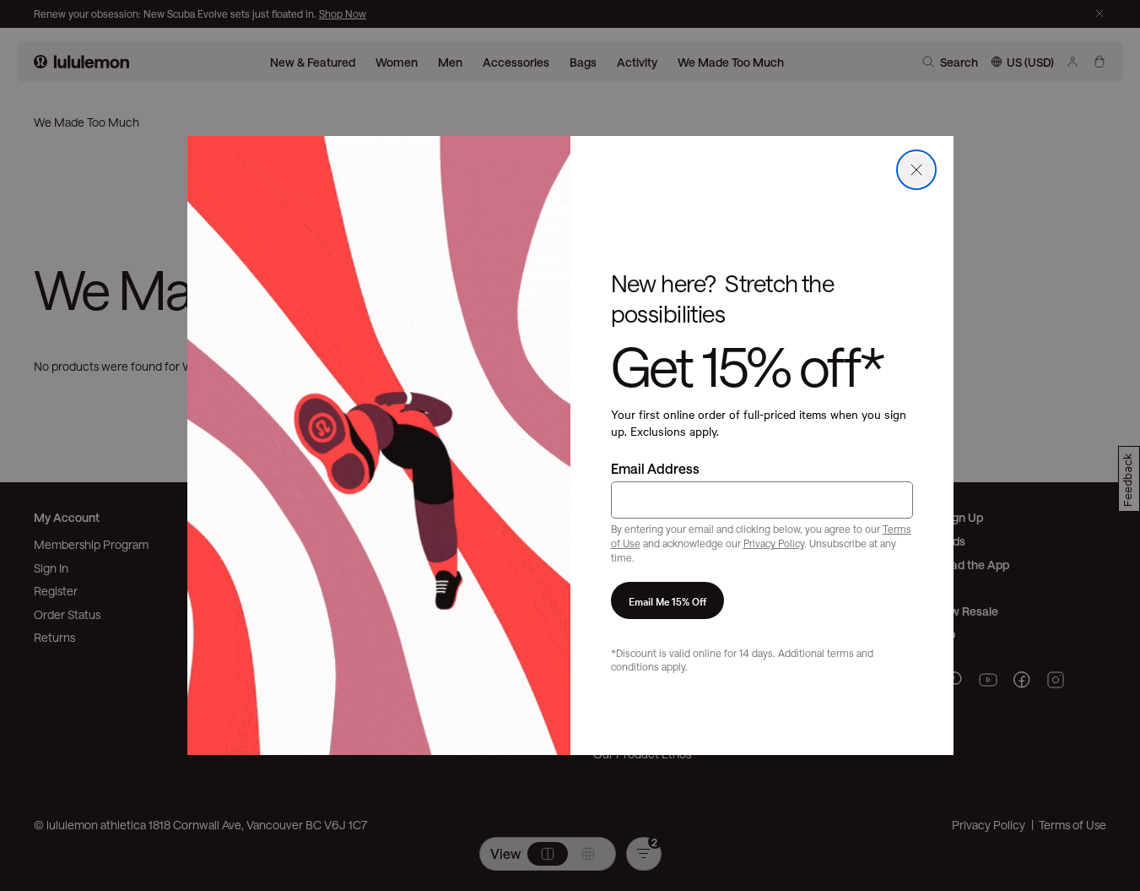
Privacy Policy (773, 543)
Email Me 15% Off (667, 600)
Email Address (655, 468)
